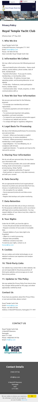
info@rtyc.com (10, 340)
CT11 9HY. (15, 389)
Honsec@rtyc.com (12, 49)
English (24, 1)
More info (24, 400)
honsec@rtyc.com (8, 245)
